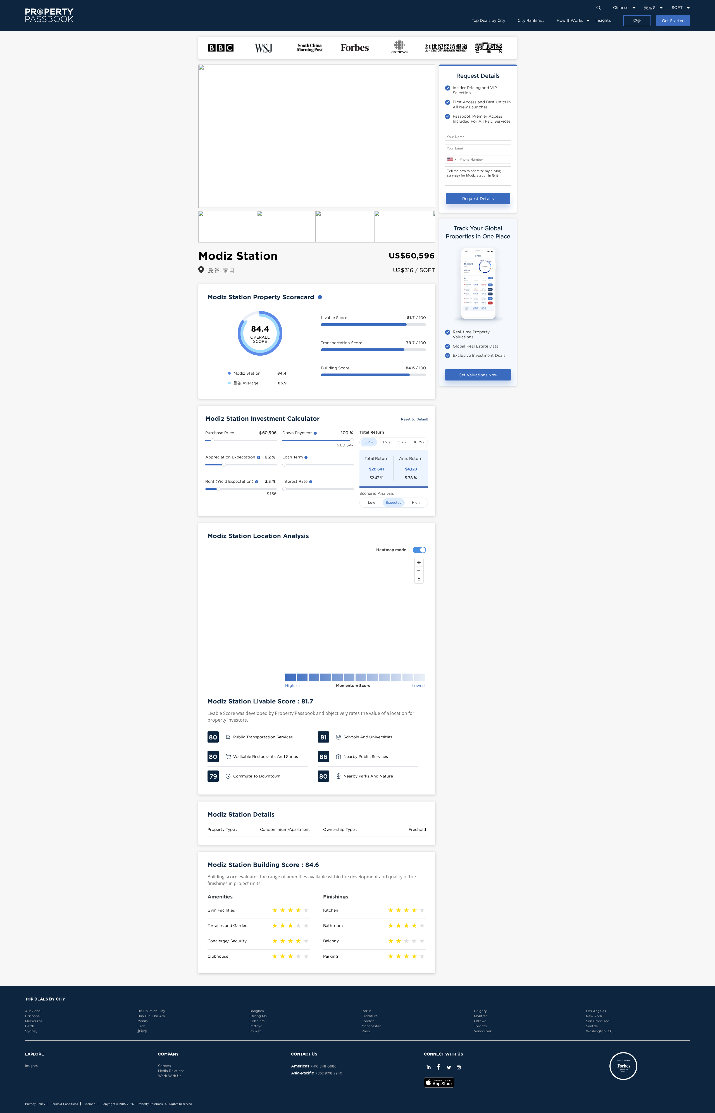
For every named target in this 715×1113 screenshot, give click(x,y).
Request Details (478, 198)
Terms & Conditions (64, 1103)
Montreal (481, 1016)
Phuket (255, 1031)
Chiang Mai (258, 1016)
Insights (603, 20)
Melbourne (33, 1021)
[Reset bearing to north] (419, 579)
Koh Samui (258, 1021)
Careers (164, 1065)
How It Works (570, 20)
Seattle (592, 1026)
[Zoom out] (419, 571)
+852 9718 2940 (328, 1073)
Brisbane (32, 1016)
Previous (190, 136)
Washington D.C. (599, 1031)
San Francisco (597, 1021)
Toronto (480, 1026)
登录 (637, 20)
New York (594, 1016)
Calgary (480, 1011)
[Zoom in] (419, 562)
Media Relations (171, 1070)
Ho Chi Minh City (151, 1011)
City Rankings (531, 20)
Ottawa (480, 1021)
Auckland (32, 1011)
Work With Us (169, 1076)
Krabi (141, 1026)
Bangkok (256, 1011)
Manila (142, 1021)
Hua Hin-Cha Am (151, 1016)
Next (443, 136)
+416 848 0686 (324, 1066)
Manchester (371, 1026)
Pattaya (255, 1026)
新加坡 (142, 1031)
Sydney (31, 1031)
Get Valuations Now (478, 375)
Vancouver (483, 1031)
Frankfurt (369, 1016)
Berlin (366, 1011)
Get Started (673, 20)
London (368, 1021)
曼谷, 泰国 (221, 270)
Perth (29, 1026)
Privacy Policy (35, 1103)
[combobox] (451, 159)
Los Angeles (596, 1011)
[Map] (317, 611)
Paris (366, 1031)
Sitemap (90, 1103)
